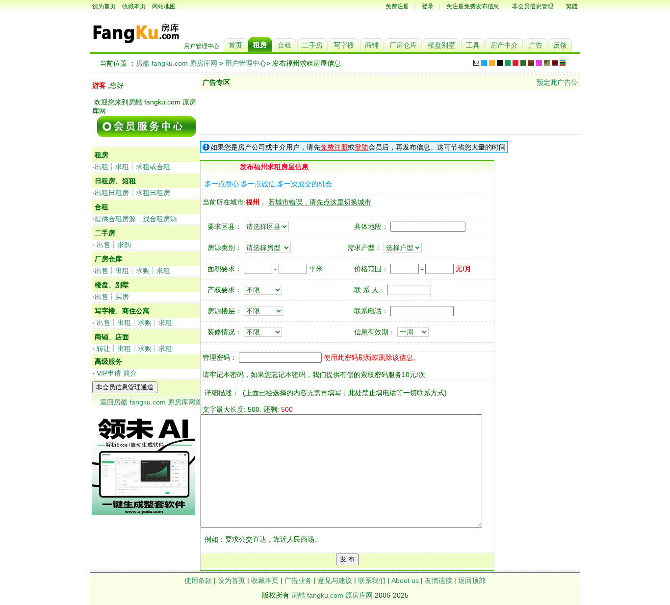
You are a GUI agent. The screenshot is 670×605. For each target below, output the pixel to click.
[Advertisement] (390, 112)
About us (405, 580)
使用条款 (198, 580)
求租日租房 (153, 193)
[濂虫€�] (539, 63)
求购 (124, 245)
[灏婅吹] (555, 63)
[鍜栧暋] (531, 63)
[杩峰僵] (547, 63)
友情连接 (438, 580)
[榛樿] (476, 63)
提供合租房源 (115, 219)
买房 (122, 297)
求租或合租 (153, 167)
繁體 (572, 6)
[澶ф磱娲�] (508, 63)
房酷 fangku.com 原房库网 (176, 63)
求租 (122, 167)
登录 (428, 6)
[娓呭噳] (523, 63)
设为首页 (104, 6)
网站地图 (164, 6)
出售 (103, 245)
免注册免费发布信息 (472, 6)
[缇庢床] (515, 63)
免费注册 (397, 6)
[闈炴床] (500, 63)
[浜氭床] (492, 63)
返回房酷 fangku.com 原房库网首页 (154, 402)
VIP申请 (109, 373)
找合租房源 (160, 219)
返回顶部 (472, 580)
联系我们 (372, 580)
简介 (130, 373)
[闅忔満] (563, 63)
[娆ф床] (484, 63)
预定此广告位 (557, 82)
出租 (101, 167)
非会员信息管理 (532, 6)
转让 (103, 349)
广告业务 (298, 580)
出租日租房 (112, 193)
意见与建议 (335, 580)
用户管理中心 (245, 63)
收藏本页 (134, 6)
